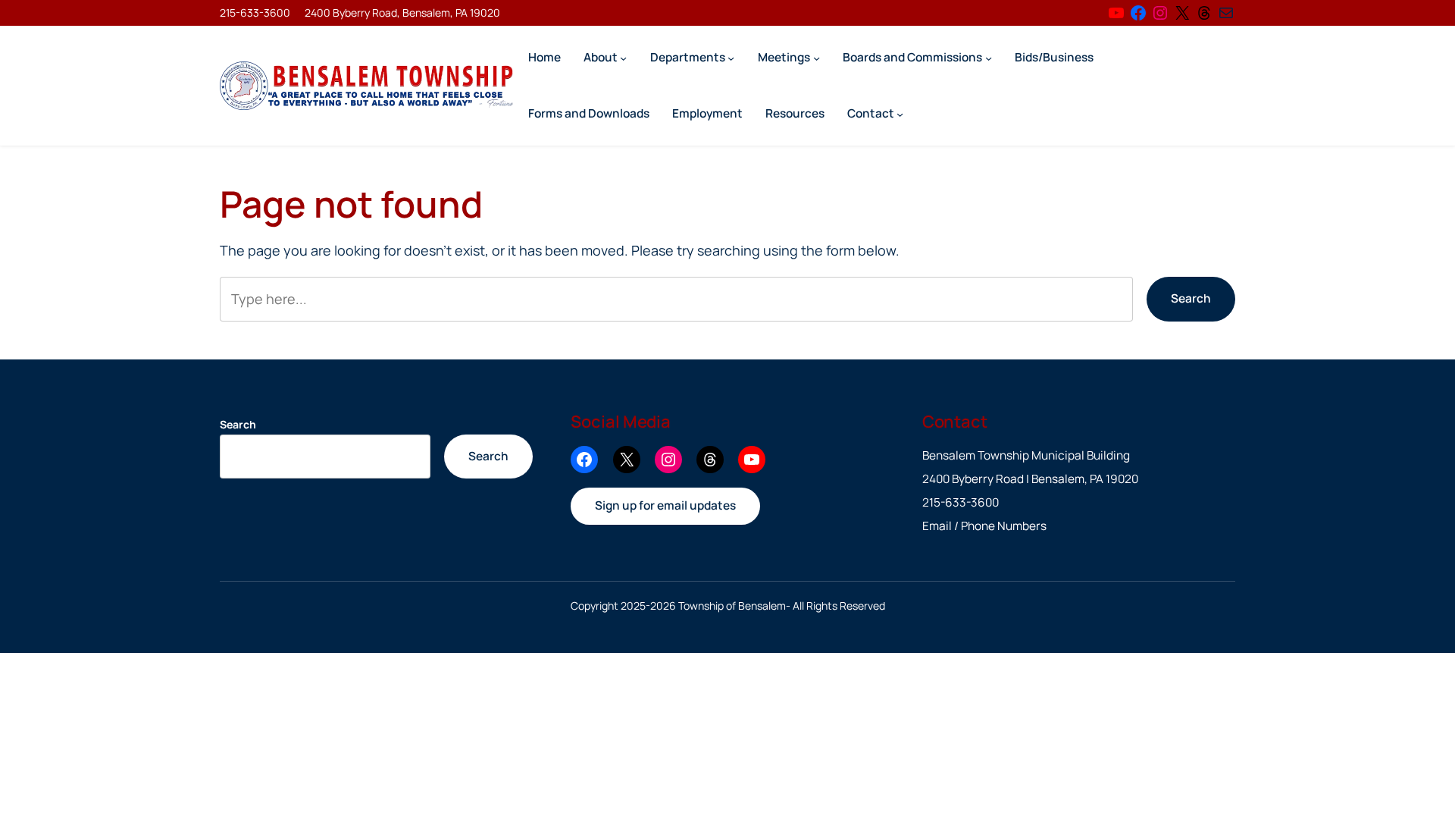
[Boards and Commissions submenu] (988, 57)
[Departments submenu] (731, 57)
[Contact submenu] (899, 113)
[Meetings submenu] (816, 57)
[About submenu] (623, 57)
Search (1191, 298)
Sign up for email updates (665, 505)
